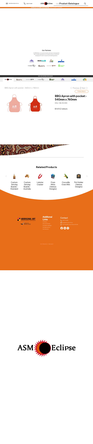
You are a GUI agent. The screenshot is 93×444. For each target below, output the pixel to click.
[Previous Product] (6, 176)
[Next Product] (86, 176)
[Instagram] (68, 228)
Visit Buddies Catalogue (47, 225)
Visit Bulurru (45, 221)
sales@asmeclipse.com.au (14, 3)
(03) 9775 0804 (29, 3)
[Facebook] (61, 228)
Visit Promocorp (46, 229)
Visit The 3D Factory (46, 223)
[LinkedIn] (65, 228)
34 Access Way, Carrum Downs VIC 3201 (70, 224)
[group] (46, 182)
